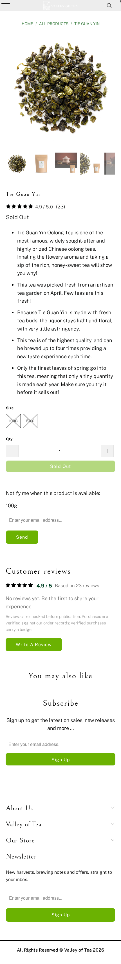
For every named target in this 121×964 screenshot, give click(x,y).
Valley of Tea (78, 950)
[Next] (110, 88)
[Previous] (10, 88)
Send (22, 537)
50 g (30, 421)
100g (13, 421)
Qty (9, 439)
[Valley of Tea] (60, 5)
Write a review (34, 644)
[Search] (109, 5)
